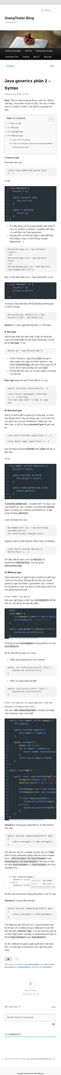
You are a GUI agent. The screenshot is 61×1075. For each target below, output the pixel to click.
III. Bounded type (15, 132)
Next (53, 66)
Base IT (36, 57)
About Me (48, 57)
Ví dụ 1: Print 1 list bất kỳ (21, 140)
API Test (28, 51)
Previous (9, 66)
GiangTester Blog (19, 18)
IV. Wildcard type (15, 136)
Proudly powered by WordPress (30, 1073)
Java (52, 964)
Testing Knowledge (13, 51)
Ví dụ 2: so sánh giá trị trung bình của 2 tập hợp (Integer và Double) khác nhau (32, 145)
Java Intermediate (32, 964)
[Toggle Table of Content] (49, 119)
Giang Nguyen (25, 967)
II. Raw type (13, 128)
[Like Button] (8, 959)
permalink (47, 967)
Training (26, 57)
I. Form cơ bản (14, 123)
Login (53, 1007)
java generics (10, 967)
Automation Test (11, 57)
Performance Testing (44, 51)
